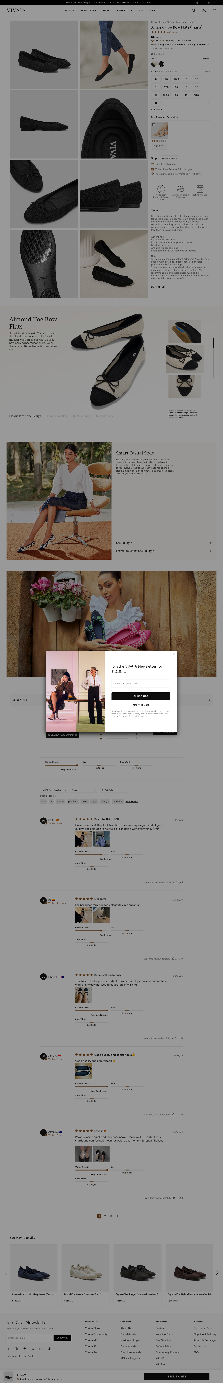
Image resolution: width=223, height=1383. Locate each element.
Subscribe (141, 696)
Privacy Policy (118, 716)
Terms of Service (137, 716)
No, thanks (141, 705)
